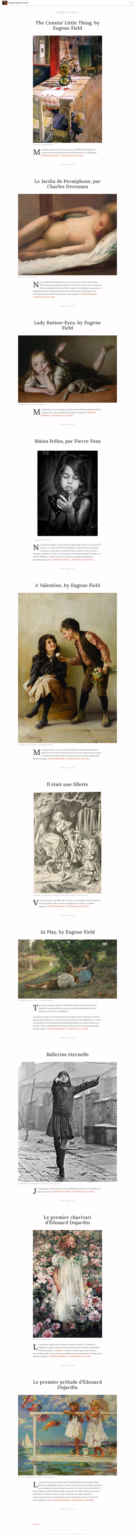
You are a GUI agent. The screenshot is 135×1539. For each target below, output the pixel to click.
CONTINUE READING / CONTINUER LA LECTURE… (62, 156)
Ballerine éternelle (67, 1054)
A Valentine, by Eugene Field (67, 585)
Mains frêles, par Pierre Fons (67, 441)
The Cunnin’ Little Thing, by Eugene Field (67, 25)
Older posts (36, 1524)
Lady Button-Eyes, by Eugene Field (67, 325)
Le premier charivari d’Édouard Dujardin (67, 1220)
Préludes (58, 1351)
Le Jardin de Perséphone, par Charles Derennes (67, 183)
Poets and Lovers (18, 2)
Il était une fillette (67, 784)
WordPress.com (85, 1534)
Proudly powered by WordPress (54, 1534)
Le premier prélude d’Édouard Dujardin (67, 1384)
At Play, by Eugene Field (67, 932)
